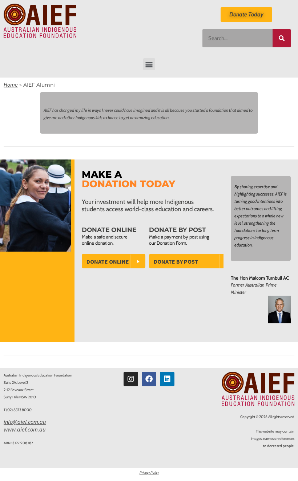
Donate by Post (176, 261)
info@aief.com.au (25, 421)
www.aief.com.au (24, 429)
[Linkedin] (167, 379)
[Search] (282, 38)
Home (11, 84)
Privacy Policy (149, 472)
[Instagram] (131, 379)
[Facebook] (149, 379)
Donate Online (107, 261)
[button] (149, 64)
